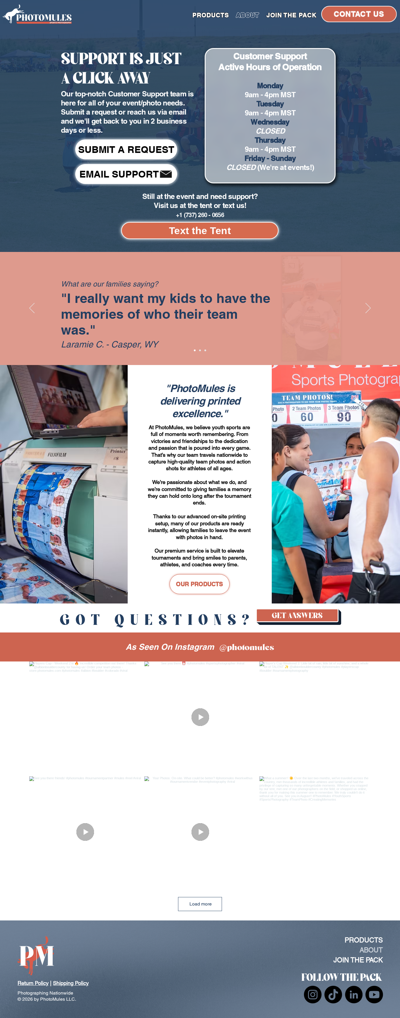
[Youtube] (374, 994)
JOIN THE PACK (358, 960)
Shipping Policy (71, 983)
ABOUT (371, 950)
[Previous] (32, 308)
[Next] (368, 308)
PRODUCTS (364, 940)
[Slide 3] (205, 350)
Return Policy (33, 983)
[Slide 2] (200, 350)
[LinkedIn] (354, 994)
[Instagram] (313, 994)
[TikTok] (333, 994)
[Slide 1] (195, 350)
